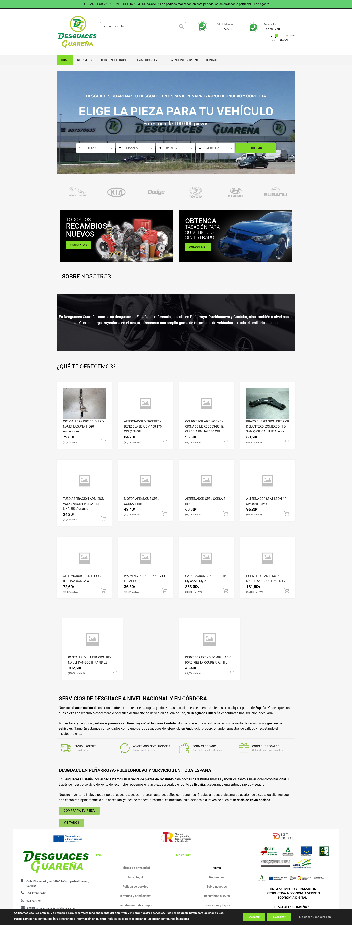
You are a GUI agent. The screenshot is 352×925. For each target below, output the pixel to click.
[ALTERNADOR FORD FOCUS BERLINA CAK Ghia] (84, 558)
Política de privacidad (135, 868)
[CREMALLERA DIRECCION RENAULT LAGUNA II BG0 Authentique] (84, 403)
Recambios (85, 60)
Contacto (213, 60)
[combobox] (95, 148)
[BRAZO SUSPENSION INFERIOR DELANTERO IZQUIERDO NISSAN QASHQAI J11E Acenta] (267, 404)
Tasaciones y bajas (183, 60)
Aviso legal (135, 877)
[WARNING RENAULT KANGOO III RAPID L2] (145, 558)
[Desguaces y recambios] (74, 31)
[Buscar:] (143, 26)
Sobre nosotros (113, 60)
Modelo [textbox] (132, 148)
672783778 (272, 29)
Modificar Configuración (315, 917)
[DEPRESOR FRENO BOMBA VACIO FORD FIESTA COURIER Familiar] (209, 639)
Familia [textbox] (171, 148)
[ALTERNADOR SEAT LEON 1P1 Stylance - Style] (267, 481)
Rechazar (279, 917)
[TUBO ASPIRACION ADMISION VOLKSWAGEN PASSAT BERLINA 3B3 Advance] (84, 481)
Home (65, 60)
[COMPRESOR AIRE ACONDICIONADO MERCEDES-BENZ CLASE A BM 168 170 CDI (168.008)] (206, 403)
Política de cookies (135, 886)
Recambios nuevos (147, 60)
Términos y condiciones (135, 896)
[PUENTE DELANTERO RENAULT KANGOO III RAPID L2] (267, 558)
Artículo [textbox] (212, 148)
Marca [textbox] (91, 148)
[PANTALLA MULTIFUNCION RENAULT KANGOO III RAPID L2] (92, 639)
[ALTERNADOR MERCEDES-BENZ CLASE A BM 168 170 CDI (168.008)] (145, 403)
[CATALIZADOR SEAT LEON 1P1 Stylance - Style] (206, 558)
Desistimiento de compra (135, 905)
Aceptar (254, 917)
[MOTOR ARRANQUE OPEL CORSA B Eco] (145, 481)
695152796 (225, 29)
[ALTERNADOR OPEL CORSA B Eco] (206, 481)
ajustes (184, 919)
